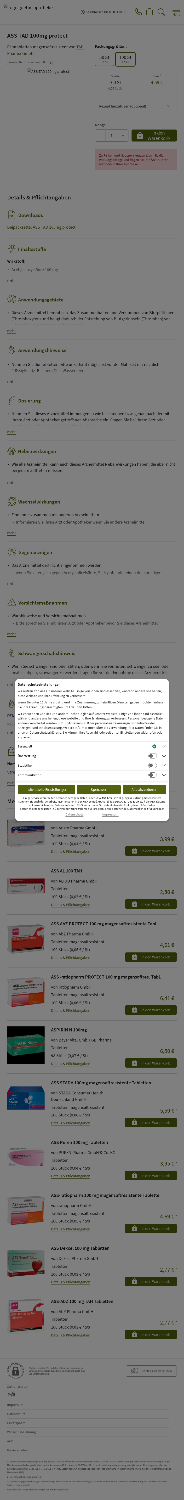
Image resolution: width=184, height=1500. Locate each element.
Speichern (99, 789)
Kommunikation (29, 775)
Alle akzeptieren (144, 789)
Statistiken (26, 765)
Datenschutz (74, 814)
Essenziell (25, 746)
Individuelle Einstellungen (46, 789)
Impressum (110, 814)
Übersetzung (27, 756)
